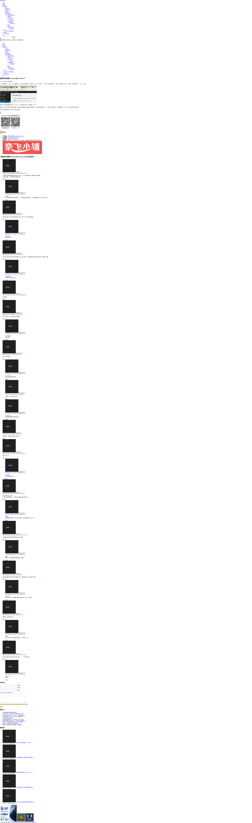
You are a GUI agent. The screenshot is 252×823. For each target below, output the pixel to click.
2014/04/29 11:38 (6, 314)
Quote (11, 692)
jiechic (17, 653)
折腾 (6, 11)
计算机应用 (10, 27)
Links (4, 34)
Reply (4, 179)
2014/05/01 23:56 (6, 534)
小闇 (17, 171)
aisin (17, 533)
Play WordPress (11, 15)
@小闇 (6, 196)
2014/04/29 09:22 (6, 173)
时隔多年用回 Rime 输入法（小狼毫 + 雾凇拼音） (14, 720)
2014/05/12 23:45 (9, 673)
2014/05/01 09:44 (6, 493)
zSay (4, 4)
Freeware (12, 28)
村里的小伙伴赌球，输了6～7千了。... (24, 772)
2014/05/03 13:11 (9, 393)
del (3, 692)
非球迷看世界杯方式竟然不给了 (10, 712)
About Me (5, 32)
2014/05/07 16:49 (9, 554)
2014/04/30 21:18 (9, 472)
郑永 (17, 613)
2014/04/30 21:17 (9, 373)
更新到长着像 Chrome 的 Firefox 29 (16, 136)
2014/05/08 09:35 (6, 574)
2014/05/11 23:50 (6, 654)
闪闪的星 (18, 253)
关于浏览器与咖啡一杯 (8, 717)
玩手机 (12, 20)
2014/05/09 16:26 (9, 633)
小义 (17, 293)
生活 (9, 25)
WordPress (7, 8)
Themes (4, 5)
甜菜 (17, 492)
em (1, 692)
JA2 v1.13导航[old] (9, 31)
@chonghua (7, 236)
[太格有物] (21, 821)
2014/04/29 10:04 (6, 214)
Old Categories (8, 14)
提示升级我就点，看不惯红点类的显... (24, 757)
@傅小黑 (7, 475)
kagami (17, 573)
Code (8, 692)
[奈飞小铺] (22, 153)
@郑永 (6, 636)
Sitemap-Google (15, 822)
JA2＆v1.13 (7, 10)
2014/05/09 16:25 (9, 594)
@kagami (7, 596)
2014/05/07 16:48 (9, 514)
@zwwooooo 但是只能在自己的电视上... (25, 801)
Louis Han (18, 353)
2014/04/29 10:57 (6, 254)
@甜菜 (6, 516)
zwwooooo (20, 192)
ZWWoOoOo (3, 0)
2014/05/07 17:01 (9, 413)
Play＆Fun (10, 19)
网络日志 (12, 23)
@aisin (6, 556)
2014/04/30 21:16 (9, 193)
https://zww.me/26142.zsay (13, 137)
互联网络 (10, 21)
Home (4, 2)
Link (6, 692)
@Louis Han (8, 375)
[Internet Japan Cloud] (8, 821)
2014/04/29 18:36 (6, 453)
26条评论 (10, 81)
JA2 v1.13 (5, 29)
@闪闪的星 (7, 276)
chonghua (18, 213)
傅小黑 (17, 451)
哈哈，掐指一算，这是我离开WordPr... (24, 787)
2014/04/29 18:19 (6, 433)
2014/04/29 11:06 (6, 294)
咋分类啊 (7, 12)
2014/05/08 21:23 (6, 614)
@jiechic (7, 676)
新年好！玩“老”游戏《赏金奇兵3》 (11, 723)
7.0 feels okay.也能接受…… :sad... (23, 742)
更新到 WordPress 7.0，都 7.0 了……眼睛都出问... (14, 715)
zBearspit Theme (22, 822)
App (6, 7)
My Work (7, 33)
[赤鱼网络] (29, 821)
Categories (5, 6)
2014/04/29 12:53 (6, 354)
